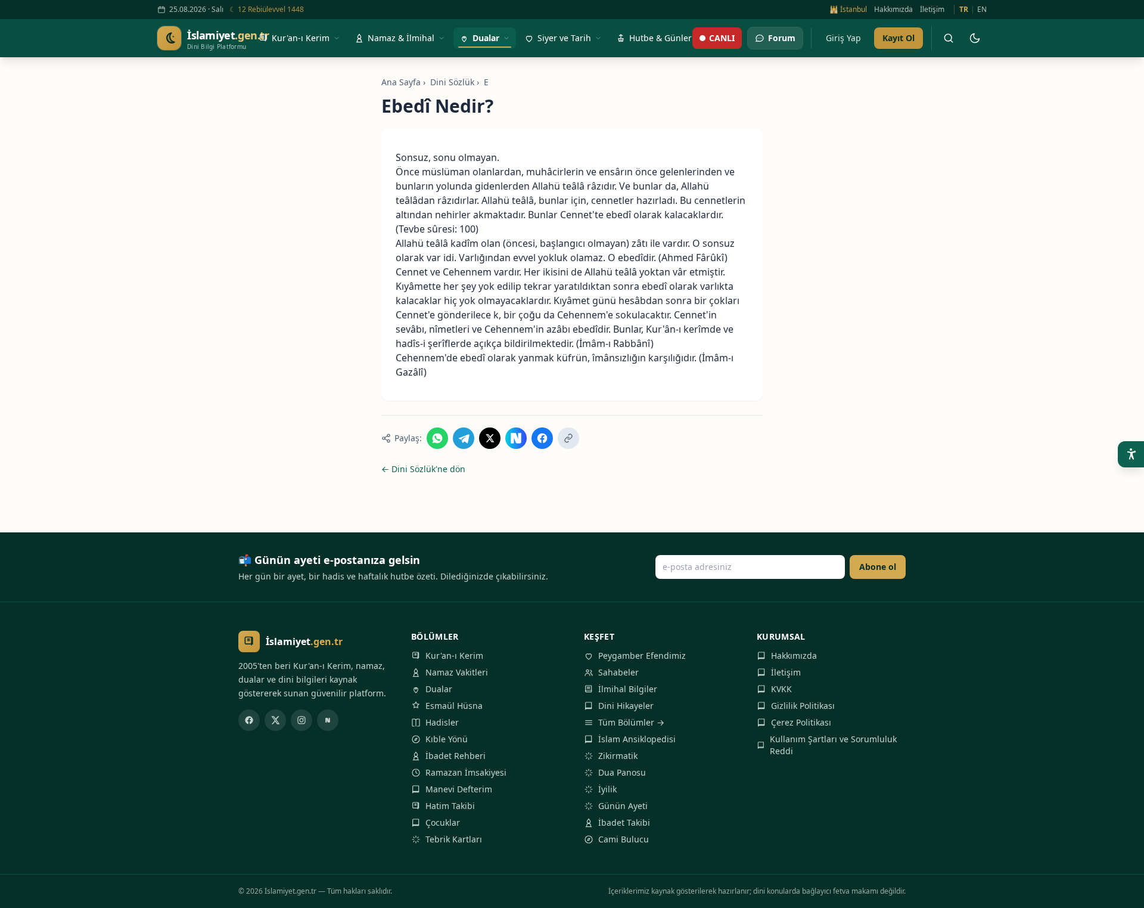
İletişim (932, 9)
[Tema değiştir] (975, 38)
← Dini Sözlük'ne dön (423, 469)
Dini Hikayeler (626, 705)
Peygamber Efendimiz (642, 655)
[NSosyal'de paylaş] (516, 438)
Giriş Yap (843, 38)
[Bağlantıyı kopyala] (568, 438)
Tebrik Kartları (453, 839)
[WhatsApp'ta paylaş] (437, 438)
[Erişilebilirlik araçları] (1131, 454)
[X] (275, 720)
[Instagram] (301, 720)
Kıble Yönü (446, 739)
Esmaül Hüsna (454, 705)
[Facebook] (249, 720)
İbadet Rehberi (455, 755)
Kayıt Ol (898, 38)
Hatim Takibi (450, 805)
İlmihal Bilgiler (627, 689)
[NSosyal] (327, 720)
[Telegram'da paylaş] (463, 438)
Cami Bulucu (623, 839)
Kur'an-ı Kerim (454, 655)
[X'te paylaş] (489, 438)
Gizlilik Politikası (803, 705)
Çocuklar (442, 822)
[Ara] (948, 38)
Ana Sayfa (401, 82)
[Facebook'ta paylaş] (542, 438)
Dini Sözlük (452, 82)
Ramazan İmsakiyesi (465, 772)
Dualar (438, 689)
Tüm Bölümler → (631, 722)
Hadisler (442, 722)
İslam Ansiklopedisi (637, 739)
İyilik (607, 789)
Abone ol (877, 566)
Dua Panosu (622, 772)
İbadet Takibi (624, 822)
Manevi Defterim (458, 789)
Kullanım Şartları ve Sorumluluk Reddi (833, 745)
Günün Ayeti (623, 805)
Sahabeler (618, 672)
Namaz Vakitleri (456, 672)
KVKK (781, 689)
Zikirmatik (618, 755)
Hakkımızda (893, 9)
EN (982, 9)
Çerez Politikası (801, 722)
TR (963, 9)
